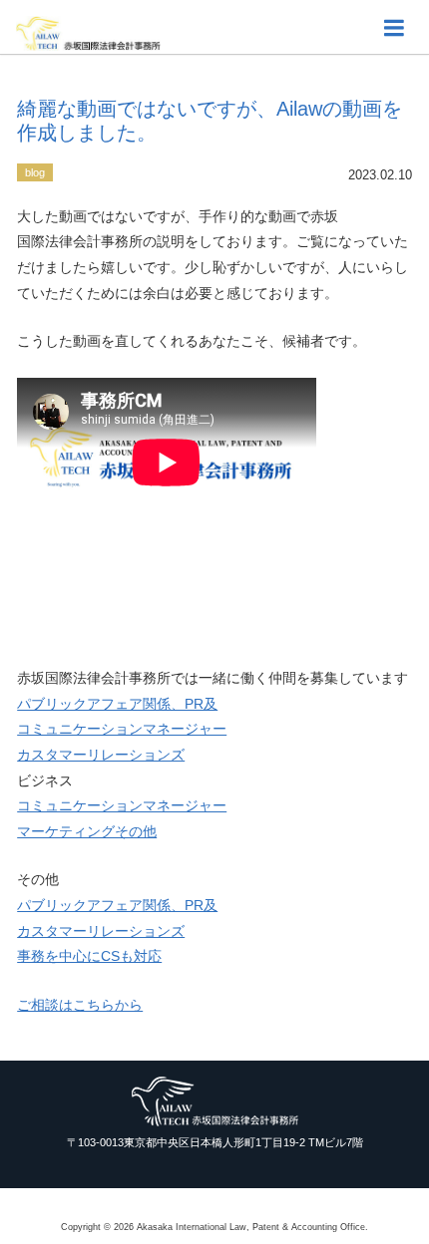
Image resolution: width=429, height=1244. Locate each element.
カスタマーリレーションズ (101, 755)
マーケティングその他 (87, 831)
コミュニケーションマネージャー (121, 729)
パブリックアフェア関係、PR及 (117, 704)
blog (35, 172)
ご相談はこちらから (80, 1005)
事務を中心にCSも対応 (89, 956)
